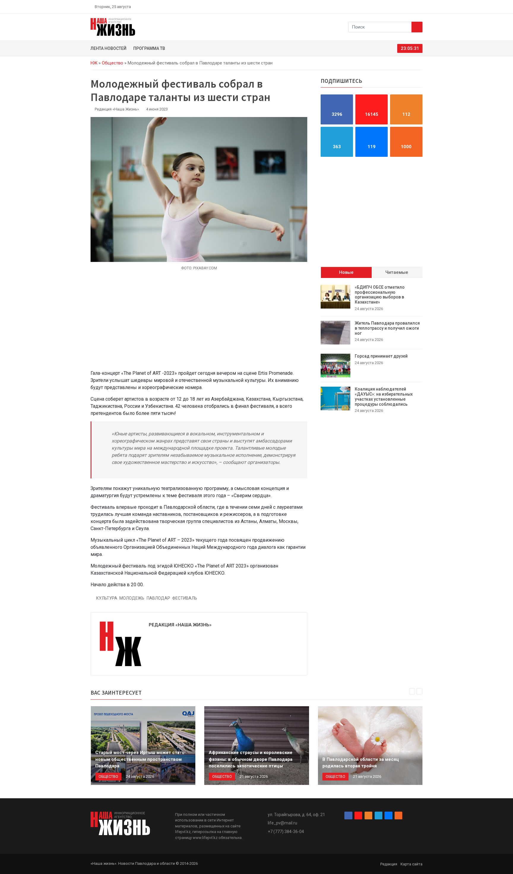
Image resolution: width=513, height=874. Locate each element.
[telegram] (406, 6)
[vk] (413, 6)
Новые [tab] (346, 272)
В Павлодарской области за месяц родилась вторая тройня (360, 763)
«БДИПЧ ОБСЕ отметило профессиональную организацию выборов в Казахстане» (380, 294)
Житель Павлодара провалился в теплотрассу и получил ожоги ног (387, 328)
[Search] (416, 27)
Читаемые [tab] (396, 272)
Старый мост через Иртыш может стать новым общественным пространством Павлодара (140, 759)
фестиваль (184, 598)
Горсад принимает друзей (381, 356)
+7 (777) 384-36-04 (286, 831)
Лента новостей (108, 48)
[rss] (420, 6)
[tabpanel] (371, 349)
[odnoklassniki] (399, 6)
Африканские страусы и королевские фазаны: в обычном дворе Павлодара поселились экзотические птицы (250, 759)
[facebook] (385, 6)
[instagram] (392, 6)
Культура (106, 598)
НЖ (94, 63)
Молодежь (131, 598)
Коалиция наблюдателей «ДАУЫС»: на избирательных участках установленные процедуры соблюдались (384, 396)
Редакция (388, 864)
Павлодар (158, 598)
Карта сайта (411, 864)
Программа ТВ (149, 48)
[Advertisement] (199, 323)
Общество (112, 63)
